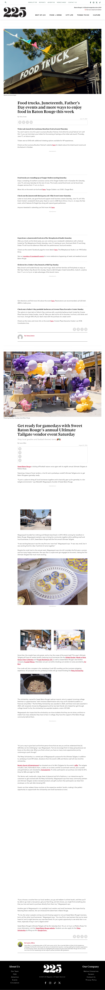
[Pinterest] (27, 122)
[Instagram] (93, 2)
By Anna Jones (29, 336)
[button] (13, 2)
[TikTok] (54, 983)
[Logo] (16, 12)
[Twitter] (96, 2)
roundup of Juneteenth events (33, 256)
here (54, 145)
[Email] (31, 122)
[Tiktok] (99, 2)
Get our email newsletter (93, 10)
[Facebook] (90, 2)
